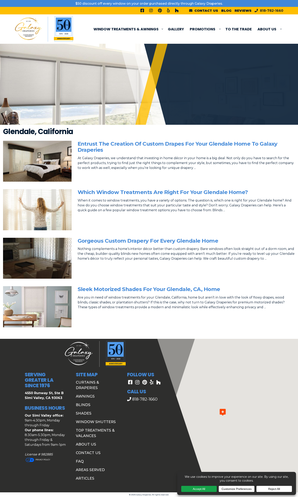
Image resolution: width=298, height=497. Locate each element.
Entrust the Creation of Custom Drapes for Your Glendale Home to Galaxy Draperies (178, 147)
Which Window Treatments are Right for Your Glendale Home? (163, 192)
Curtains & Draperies (87, 385)
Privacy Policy (42, 460)
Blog (226, 11)
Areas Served (90, 470)
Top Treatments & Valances (95, 433)
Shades (83, 413)
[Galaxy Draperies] (44, 28)
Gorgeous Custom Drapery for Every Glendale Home (148, 241)
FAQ (80, 461)
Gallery (176, 29)
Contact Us (88, 453)
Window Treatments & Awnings (126, 29)
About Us (266, 29)
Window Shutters (96, 422)
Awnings (85, 396)
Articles (85, 478)
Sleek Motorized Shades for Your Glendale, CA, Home (149, 289)
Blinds (83, 405)
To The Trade (238, 29)
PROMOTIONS (202, 29)
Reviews (243, 11)
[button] (223, 412)
